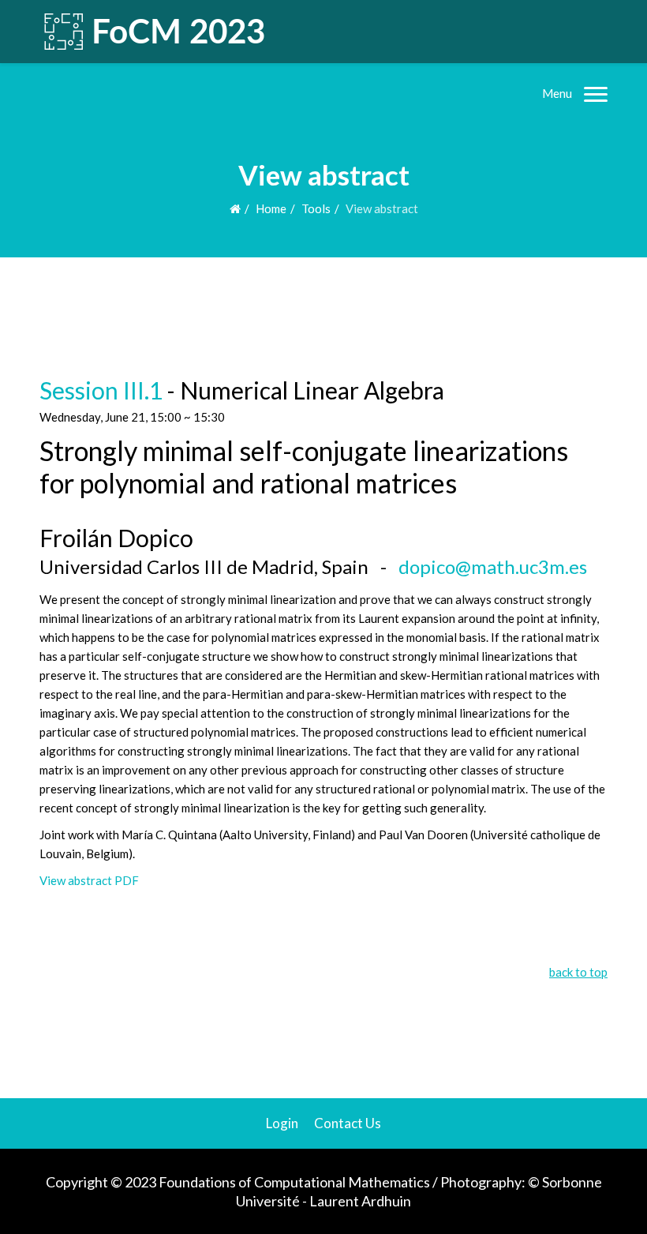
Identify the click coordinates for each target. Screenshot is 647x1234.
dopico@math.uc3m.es (492, 566)
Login (282, 1123)
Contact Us (347, 1123)
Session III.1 (101, 390)
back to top (578, 972)
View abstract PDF (89, 880)
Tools (316, 208)
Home (271, 208)
